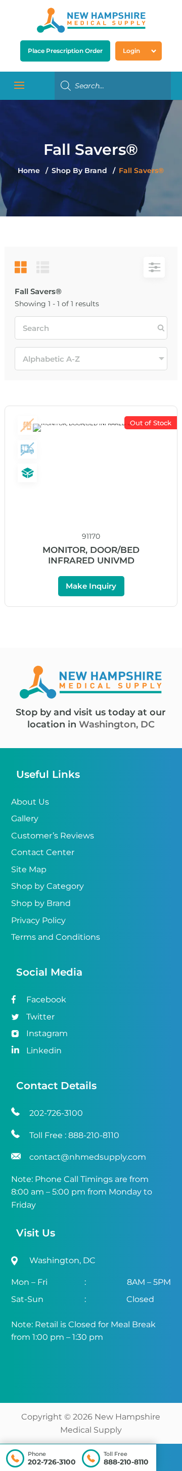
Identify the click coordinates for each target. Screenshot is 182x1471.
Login (131, 50)
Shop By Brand (80, 170)
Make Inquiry (91, 586)
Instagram (47, 1033)
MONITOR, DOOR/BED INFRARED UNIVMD (91, 555)
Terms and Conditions (55, 937)
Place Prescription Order (65, 50)
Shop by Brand (41, 903)
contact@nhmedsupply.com (87, 1157)
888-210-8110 (126, 1461)
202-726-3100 (52, 1461)
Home (29, 170)
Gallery (24, 818)
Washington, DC (117, 724)
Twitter (40, 1017)
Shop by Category (47, 886)
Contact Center (42, 852)
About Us (30, 802)
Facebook (46, 999)
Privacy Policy (38, 920)
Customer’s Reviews (52, 835)
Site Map (29, 869)
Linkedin (44, 1050)
